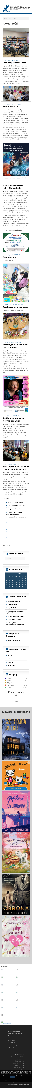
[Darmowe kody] (16, 242)
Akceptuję (13, 1076)
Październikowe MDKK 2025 (16, 517)
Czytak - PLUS (12, 608)
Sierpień (14, 574)
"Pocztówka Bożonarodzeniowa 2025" (13, 310)
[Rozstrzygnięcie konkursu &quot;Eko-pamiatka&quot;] (16, 326)
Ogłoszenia (11, 665)
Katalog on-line (13, 604)
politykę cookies (19, 1076)
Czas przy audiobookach (14, 62)
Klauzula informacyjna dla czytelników (15, 612)
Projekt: (18, 1084)
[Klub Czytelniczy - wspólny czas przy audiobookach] (16, 450)
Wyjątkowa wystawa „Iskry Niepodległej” (13, 186)
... (6, 528)
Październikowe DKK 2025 (16, 505)
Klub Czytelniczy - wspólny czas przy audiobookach (16, 467)
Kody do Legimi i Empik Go (16, 503)
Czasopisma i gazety (14, 619)
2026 (19, 574)
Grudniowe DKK (10, 106)
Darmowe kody (10, 257)
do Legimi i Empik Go (9, 260)
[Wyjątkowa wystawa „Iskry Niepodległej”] (16, 161)
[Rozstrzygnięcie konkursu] (16, 282)
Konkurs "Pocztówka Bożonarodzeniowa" (14, 513)
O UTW (10, 655)
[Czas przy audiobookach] (16, 42)
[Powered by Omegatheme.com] (16, 1022)
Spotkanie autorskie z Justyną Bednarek (13, 419)
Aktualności (11, 659)
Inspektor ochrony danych (16, 616)
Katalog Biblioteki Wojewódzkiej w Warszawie (15, 623)
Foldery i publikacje (14, 640)
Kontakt (10, 662)
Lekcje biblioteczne (14, 601)
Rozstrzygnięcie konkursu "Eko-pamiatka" (15, 346)
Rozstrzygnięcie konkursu (15, 307)
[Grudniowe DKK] (16, 93)
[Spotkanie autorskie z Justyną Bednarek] (16, 394)
